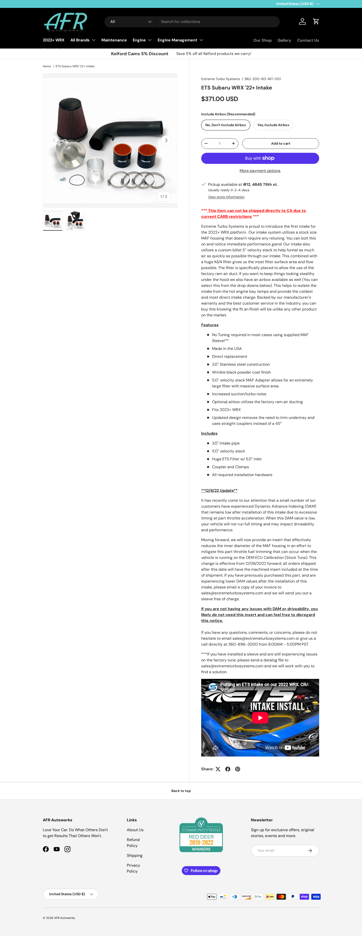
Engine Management (177, 40)
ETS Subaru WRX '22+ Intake (75, 66)
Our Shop (262, 40)
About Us (135, 829)
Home (47, 66)
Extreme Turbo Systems (220, 79)
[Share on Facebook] (228, 769)
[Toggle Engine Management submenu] (201, 40)
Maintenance (114, 40)
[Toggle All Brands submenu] (94, 40)
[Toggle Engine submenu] (150, 40)
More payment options (260, 170)
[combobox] (192, 21)
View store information (226, 197)
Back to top (181, 791)
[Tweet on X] (218, 769)
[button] (316, 21)
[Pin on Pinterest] (238, 769)
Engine (139, 40)
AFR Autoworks (64, 918)
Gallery (284, 40)
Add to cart (280, 143)
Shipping (135, 855)
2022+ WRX (54, 40)
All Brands (80, 40)
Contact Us (308, 40)
